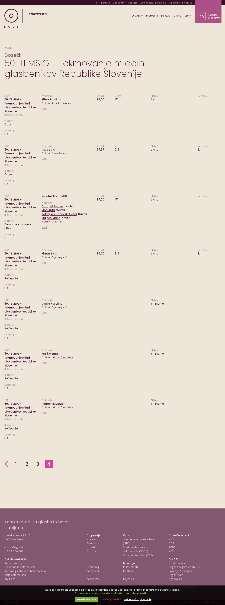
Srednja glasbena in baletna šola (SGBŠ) (135, 549)
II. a (6, 133)
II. (5, 237)
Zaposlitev (93, 579)
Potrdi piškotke (87, 599)
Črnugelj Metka (52, 206)
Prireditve (92, 543)
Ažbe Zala (48, 149)
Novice (90, 539)
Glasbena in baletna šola (20, 567)
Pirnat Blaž (49, 253)
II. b (6, 387)
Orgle (8, 174)
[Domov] (11, 18)
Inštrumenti (130, 567)
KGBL (172, 539)
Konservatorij (13, 563)
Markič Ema (50, 353)
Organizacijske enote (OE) (185, 567)
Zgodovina (175, 579)
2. (199, 149)
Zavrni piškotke (111, 599)
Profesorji (92, 567)
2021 (6, 95)
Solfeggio (11, 278)
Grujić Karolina (52, 303)
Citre (7, 124)
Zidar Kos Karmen (61, 103)
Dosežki (13, 55)
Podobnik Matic (52, 404)
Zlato (155, 99)
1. (198, 99)
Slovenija (19, 114)
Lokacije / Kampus (180, 571)
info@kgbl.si (15, 547)
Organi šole (176, 575)
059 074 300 (15, 551)
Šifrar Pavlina (51, 99)
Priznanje (157, 303)
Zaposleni (92, 571)
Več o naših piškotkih (137, 599)
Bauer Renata (59, 153)
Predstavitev (177, 563)
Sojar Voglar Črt (60, 257)
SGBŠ (44, 108)
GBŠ (171, 543)
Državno (8, 114)
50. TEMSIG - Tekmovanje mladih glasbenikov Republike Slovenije (20, 105)
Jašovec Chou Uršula (62, 357)
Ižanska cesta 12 (15, 535)
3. (199, 253)
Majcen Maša (51, 218)
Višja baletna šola (15, 575)
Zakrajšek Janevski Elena (59, 214)
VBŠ (171, 551)
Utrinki (90, 547)
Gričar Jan (57, 221)
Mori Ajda (48, 210)
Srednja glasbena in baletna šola (25, 571)
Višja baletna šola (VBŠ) (138, 555)
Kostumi (128, 571)
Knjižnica (9, 579)
